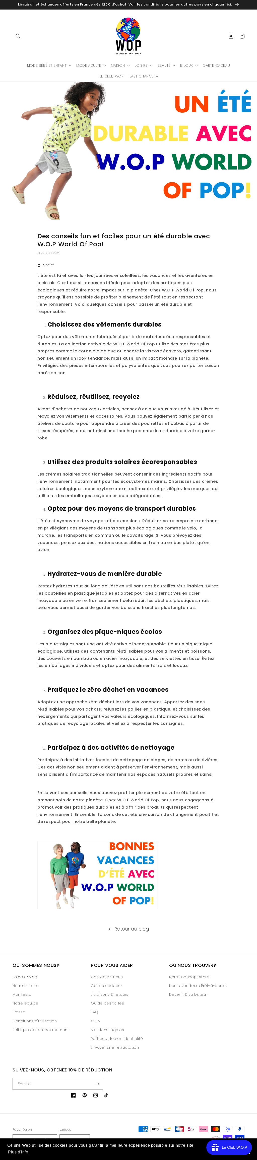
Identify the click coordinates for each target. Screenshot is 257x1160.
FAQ (94, 1012)
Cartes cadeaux (106, 985)
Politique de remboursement (41, 1029)
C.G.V (96, 1021)
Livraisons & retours (109, 994)
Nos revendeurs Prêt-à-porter (198, 985)
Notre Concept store (189, 976)
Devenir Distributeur (188, 994)
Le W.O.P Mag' (25, 976)
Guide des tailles (107, 1003)
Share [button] (48, 265)
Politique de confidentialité (117, 1038)
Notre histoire (26, 985)
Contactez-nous (107, 976)
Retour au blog (131, 929)
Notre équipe (25, 1003)
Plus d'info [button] (18, 1152)
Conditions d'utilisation (35, 1021)
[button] (18, 36)
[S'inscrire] (97, 1084)
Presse (19, 1012)
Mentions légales (107, 1029)
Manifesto (22, 994)
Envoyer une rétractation (115, 1047)
